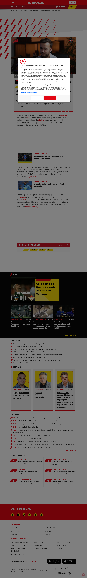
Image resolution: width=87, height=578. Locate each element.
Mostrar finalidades (37, 98)
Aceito (49, 98)
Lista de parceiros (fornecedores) (29, 92)
